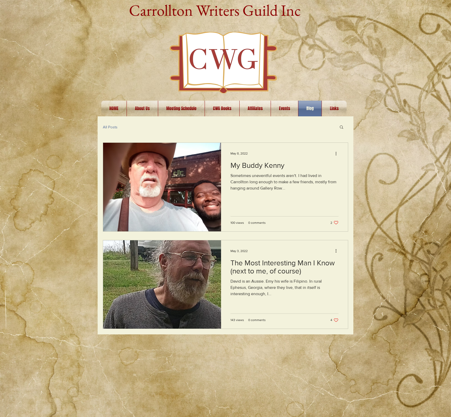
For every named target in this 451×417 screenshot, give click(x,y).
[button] (341, 127)
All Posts (110, 127)
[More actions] (338, 153)
